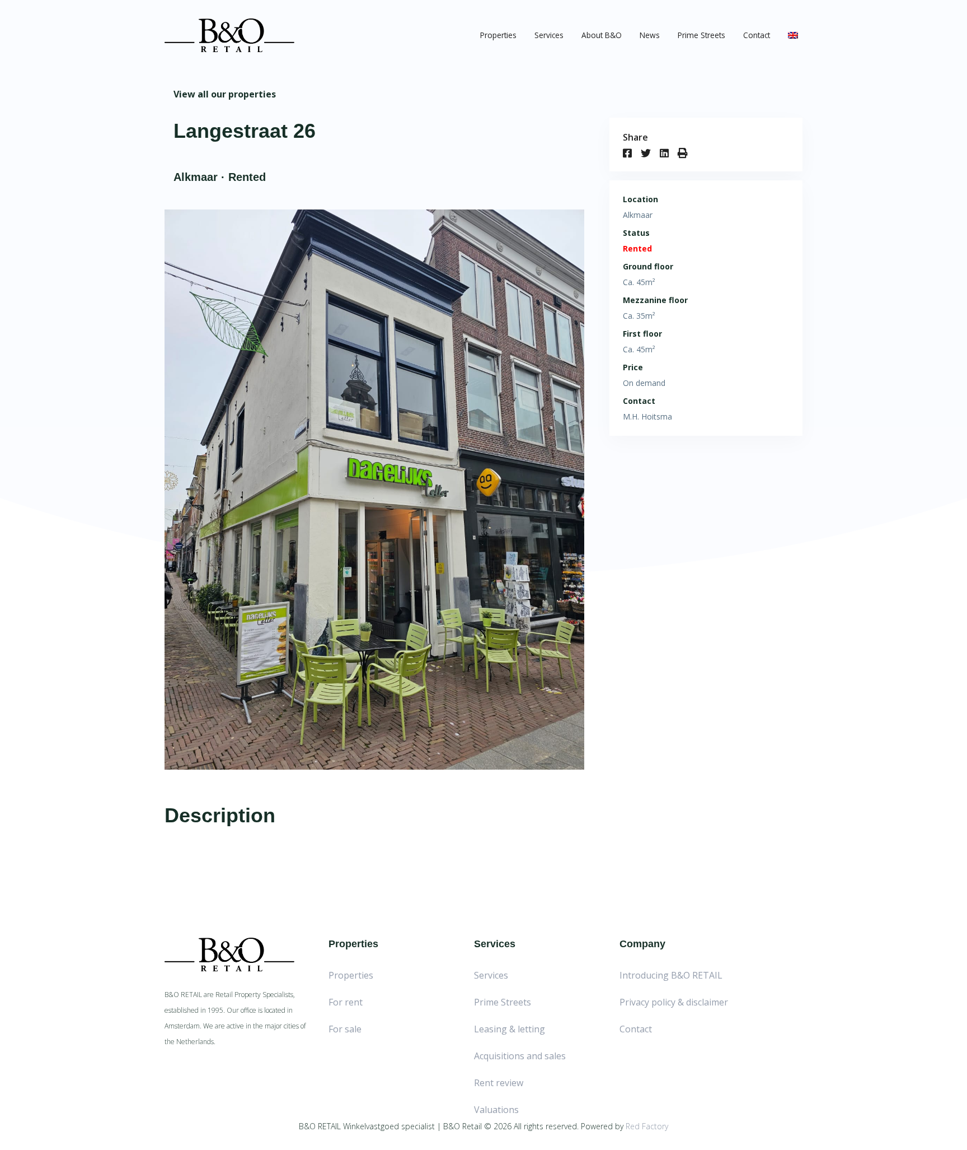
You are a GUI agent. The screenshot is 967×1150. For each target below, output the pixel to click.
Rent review (498, 1083)
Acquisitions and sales (520, 1056)
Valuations (496, 1110)
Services (549, 35)
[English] (792, 35)
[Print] (687, 153)
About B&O (601, 35)
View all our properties (224, 94)
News (650, 35)
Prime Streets (701, 35)
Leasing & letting (509, 1029)
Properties (498, 35)
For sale (345, 1029)
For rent (345, 1002)
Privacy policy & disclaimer (673, 1002)
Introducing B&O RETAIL (670, 975)
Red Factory (647, 1126)
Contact (756, 35)
